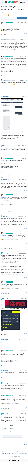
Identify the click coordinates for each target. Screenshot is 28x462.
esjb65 (4, 39)
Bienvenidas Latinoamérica (16, 15)
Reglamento (5, 451)
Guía (10, 451)
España (23, 451)
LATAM (2, 453)
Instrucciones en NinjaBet (6, 25)
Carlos (4, 22)
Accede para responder (22, 17)
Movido (4, 15)
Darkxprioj (5, 253)
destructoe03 (6, 179)
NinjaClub (22, 2)
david (4, 158)
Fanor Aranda (6, 96)
